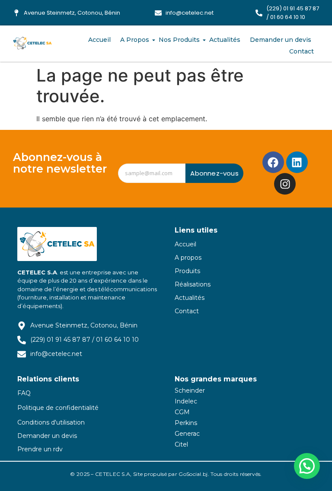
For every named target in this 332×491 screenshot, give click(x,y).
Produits (187, 271)
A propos (188, 257)
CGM (182, 412)
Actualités (224, 40)
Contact (301, 51)
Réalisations (193, 284)
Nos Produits (179, 40)
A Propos (134, 40)
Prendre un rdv (40, 449)
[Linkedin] (297, 162)
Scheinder (190, 390)
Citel (181, 444)
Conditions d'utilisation (51, 422)
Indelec (186, 401)
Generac (187, 433)
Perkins (186, 423)
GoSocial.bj (193, 474)
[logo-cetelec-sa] (32, 43)
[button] (307, 466)
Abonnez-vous (214, 173)
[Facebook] (273, 162)
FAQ (24, 393)
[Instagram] (285, 184)
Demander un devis (280, 40)
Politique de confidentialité (58, 408)
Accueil (99, 40)
